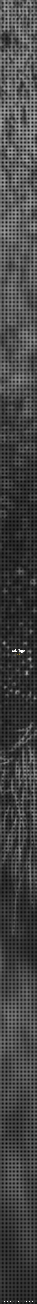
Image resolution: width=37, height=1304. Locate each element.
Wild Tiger (18, 650)
